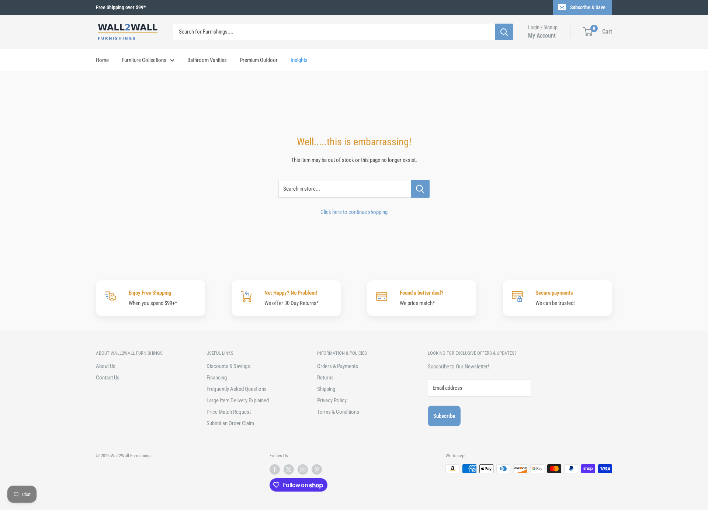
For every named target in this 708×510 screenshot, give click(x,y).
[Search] (504, 32)
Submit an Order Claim (230, 423)
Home (102, 60)
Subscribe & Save (587, 7)
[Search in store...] (420, 189)
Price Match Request (228, 412)
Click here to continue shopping (354, 212)
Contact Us (107, 377)
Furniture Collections (144, 60)
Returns (325, 377)
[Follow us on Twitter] (289, 469)
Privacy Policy (332, 400)
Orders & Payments (337, 366)
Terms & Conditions (338, 412)
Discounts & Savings (228, 366)
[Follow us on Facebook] (275, 469)
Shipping (326, 389)
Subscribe (444, 416)
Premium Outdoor (259, 60)
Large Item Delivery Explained (237, 400)
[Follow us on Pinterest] (317, 469)
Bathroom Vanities (207, 60)
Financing (216, 377)
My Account (542, 35)
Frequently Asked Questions (236, 389)
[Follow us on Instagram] (303, 469)
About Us (105, 366)
